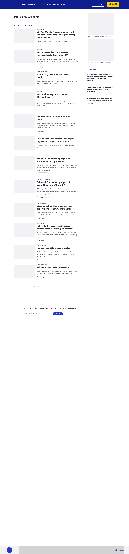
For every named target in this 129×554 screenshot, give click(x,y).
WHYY (11, 4)
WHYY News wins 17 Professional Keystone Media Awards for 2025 (53, 54)
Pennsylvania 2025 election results (53, 247)
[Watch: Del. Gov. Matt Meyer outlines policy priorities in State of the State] (24, 211)
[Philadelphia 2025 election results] (24, 273)
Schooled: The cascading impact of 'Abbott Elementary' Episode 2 (53, 160)
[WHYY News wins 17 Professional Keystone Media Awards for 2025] (24, 58)
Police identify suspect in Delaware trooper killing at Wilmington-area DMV (55, 227)
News (24, 4)
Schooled (41, 156)
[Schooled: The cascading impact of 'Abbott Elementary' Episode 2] (24, 164)
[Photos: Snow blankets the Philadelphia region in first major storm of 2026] (24, 144)
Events (48, 4)
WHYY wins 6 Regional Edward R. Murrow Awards (52, 96)
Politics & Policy (42, 72)
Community (40, 29)
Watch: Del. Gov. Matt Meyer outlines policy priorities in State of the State (54, 207)
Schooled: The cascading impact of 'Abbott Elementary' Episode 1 (53, 184)
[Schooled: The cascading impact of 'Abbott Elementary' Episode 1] (24, 188)
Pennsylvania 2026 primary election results (54, 118)
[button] (9, 550)
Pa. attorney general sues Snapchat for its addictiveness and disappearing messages (99, 100)
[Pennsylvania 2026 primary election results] (24, 122)
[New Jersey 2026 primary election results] (24, 80)
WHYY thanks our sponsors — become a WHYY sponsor (99, 36)
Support (62, 4)
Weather (39, 136)
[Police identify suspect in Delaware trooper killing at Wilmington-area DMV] (24, 231)
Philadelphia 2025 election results (53, 267)
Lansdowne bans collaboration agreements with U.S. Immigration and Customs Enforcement (100, 89)
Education (55, 4)
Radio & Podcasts (32, 4)
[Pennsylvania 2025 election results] (24, 253)
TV (40, 4)
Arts (43, 4)
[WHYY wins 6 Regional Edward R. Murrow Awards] (24, 102)
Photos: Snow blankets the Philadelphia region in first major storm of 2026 (56, 140)
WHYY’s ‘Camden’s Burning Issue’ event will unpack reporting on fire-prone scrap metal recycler (56, 34)
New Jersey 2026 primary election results (53, 76)
